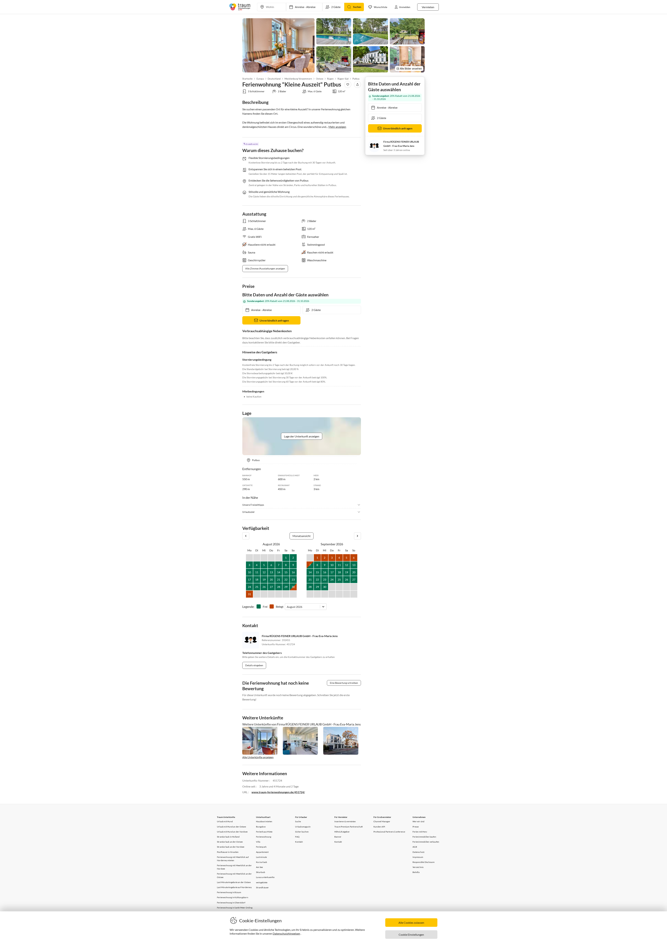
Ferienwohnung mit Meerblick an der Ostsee (234, 875)
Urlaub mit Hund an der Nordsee (232, 831)
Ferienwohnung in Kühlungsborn (232, 897)
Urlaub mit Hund (225, 821)
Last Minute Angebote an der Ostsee (234, 882)
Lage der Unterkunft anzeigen (301, 436)
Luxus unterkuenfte (265, 877)
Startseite (247, 78)
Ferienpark (261, 847)
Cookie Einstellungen (411, 934)
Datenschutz (419, 852)
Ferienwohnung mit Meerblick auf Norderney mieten (233, 859)
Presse (416, 826)
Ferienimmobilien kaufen (424, 836)
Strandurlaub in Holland (228, 836)
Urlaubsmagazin (303, 826)
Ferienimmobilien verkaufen (426, 841)
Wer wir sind (418, 821)
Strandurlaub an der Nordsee (230, 847)
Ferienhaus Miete (264, 831)
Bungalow (261, 826)
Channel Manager (381, 821)
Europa (260, 78)
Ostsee (319, 78)
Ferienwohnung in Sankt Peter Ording (234, 907)
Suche (298, 821)
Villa (258, 841)
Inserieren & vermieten (345, 821)
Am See (259, 867)
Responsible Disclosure (423, 862)
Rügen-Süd (342, 78)
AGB (415, 847)
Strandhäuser (262, 887)
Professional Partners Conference (389, 831)
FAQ (297, 836)
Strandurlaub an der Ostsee (230, 841)
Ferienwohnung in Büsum (229, 892)
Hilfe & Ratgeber (342, 831)
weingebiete (261, 882)
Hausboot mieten (264, 821)
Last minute (261, 857)
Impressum (418, 857)
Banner (337, 836)
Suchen (357, 6)
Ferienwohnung (263, 836)
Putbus (356, 78)
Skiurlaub (260, 872)
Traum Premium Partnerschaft (348, 826)
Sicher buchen (302, 831)
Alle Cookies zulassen (411, 922)
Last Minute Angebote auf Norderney (234, 887)
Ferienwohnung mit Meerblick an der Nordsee (234, 867)
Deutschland (274, 78)
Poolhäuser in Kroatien (227, 852)
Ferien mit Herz (420, 831)
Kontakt (299, 841)
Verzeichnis (418, 867)
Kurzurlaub (261, 862)
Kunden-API (379, 826)
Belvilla (416, 872)
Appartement (262, 852)
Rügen (330, 78)
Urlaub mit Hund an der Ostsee (231, 826)
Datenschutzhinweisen (286, 933)
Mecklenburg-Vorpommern (298, 78)
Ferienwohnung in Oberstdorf (231, 902)
